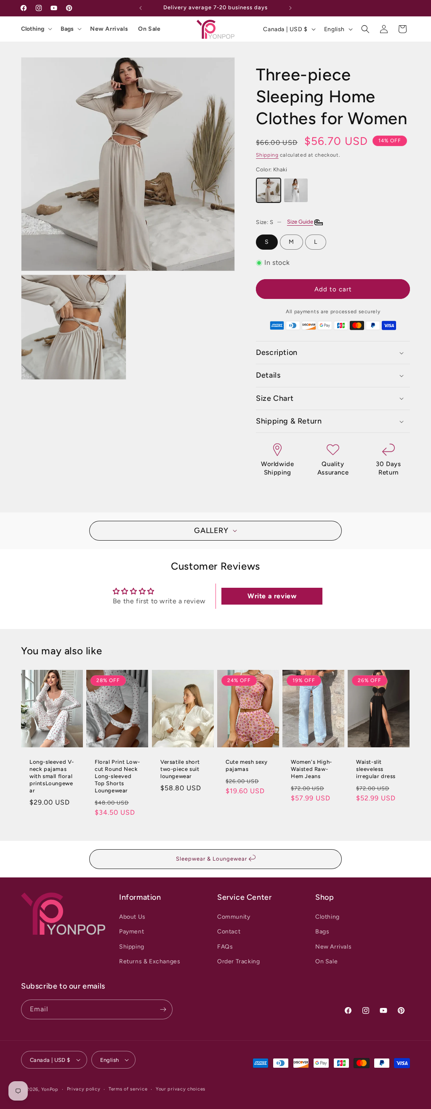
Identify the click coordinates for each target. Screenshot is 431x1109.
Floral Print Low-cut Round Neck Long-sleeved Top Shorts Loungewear (117, 776)
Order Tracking (238, 961)
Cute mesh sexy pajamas (246, 765)
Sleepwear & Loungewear (212, 859)
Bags (67, 28)
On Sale (149, 28)
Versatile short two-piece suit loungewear (180, 769)
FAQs (225, 946)
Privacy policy (84, 1089)
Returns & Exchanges (149, 961)
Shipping (267, 155)
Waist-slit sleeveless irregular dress (376, 769)
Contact (228, 931)
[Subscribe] (163, 1009)
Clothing (32, 28)
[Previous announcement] (140, 8)
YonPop (50, 1089)
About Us (132, 916)
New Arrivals (109, 28)
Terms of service (128, 1089)
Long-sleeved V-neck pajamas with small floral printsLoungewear (51, 776)
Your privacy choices (180, 1089)
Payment (131, 931)
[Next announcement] (290, 8)
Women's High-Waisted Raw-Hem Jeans (311, 769)
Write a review (271, 596)
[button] (365, 29)
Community (233, 916)
